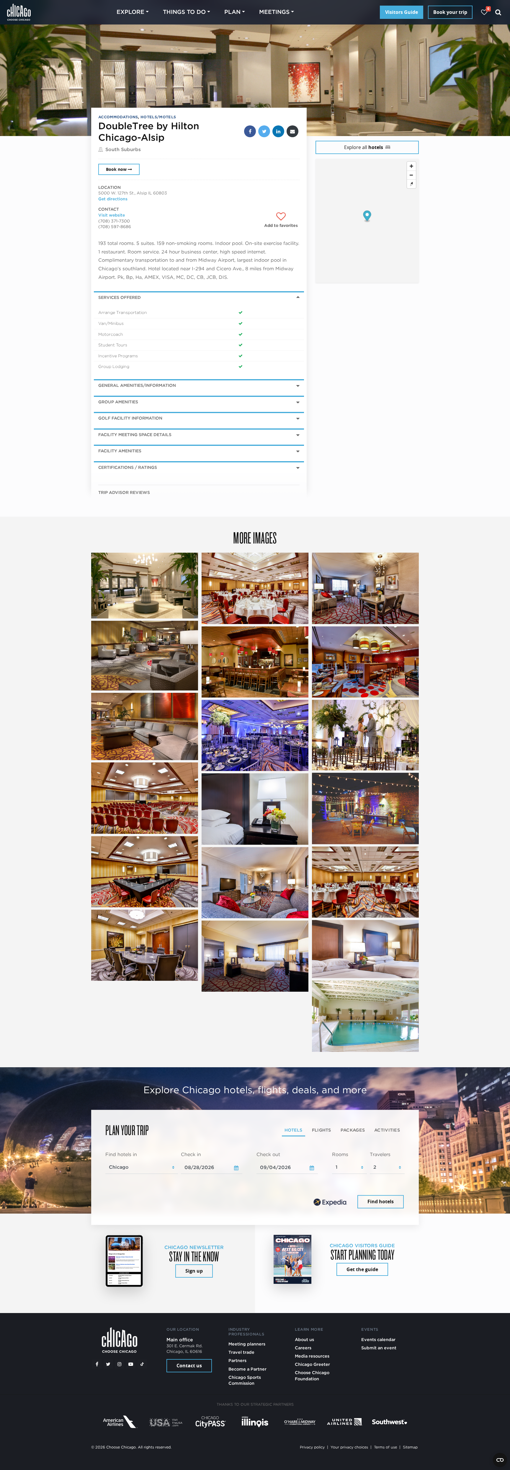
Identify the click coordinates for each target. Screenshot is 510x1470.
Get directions (113, 199)
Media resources (312, 1355)
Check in (191, 1154)
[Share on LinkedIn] (278, 131)
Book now (116, 169)
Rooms (340, 1154)
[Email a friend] (292, 131)
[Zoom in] (411, 166)
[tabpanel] (255, 1180)
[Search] (498, 12)
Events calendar (378, 1339)
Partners (237, 1360)
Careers (303, 1347)
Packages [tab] (353, 1130)
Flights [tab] (321, 1130)
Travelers (380, 1154)
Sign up (194, 1271)
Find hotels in (121, 1154)
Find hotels (380, 1202)
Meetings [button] (274, 12)
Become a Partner (247, 1368)
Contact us (189, 1365)
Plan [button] (232, 12)
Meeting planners (246, 1343)
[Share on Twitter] (264, 131)
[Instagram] (119, 1364)
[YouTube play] (130, 1364)
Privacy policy (312, 1447)
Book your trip (450, 12)
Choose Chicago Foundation (312, 1375)
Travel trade (241, 1352)
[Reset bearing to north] (411, 183)
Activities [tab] (387, 1130)
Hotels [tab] (294, 1130)
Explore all (363, 147)
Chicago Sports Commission (244, 1380)
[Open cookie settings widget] (500, 1460)
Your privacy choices (349, 1447)
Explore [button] (130, 12)
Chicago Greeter (312, 1364)
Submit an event (378, 1347)
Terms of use (385, 1447)
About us (304, 1339)
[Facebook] (97, 1364)
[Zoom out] (411, 175)
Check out (268, 1154)
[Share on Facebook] (250, 131)
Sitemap (410, 1447)
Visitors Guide (401, 12)
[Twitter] (108, 1364)
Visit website (111, 215)
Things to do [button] (184, 12)
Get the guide (362, 1269)
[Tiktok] (142, 1364)
